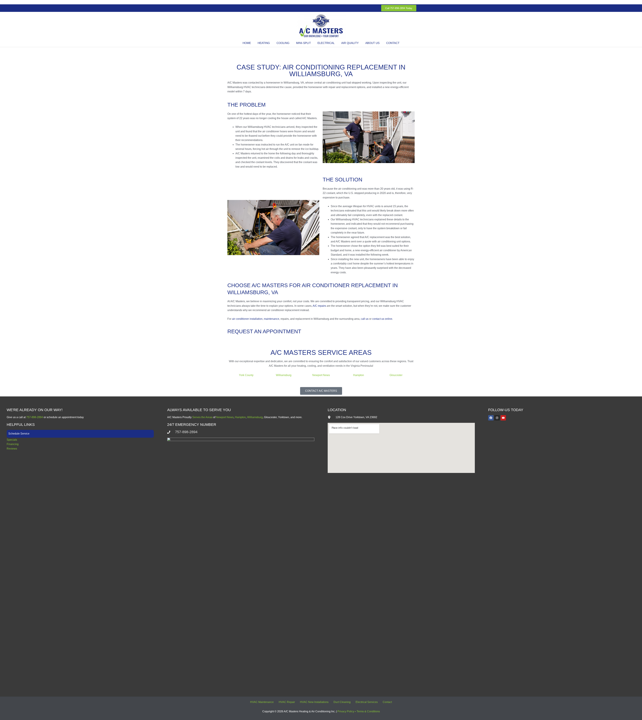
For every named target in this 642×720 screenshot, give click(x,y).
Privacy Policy (345, 711)
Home (247, 43)
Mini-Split (303, 43)
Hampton (358, 375)
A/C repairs (319, 305)
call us (364, 318)
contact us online (382, 318)
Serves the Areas (202, 417)
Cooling (283, 43)
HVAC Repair (287, 702)
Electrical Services (367, 702)
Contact (392, 43)
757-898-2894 (35, 417)
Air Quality (350, 43)
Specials (12, 439)
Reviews (12, 448)
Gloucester (396, 375)
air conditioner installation (247, 318)
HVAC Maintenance (262, 702)
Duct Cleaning (342, 702)
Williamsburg (283, 375)
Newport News (321, 375)
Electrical (326, 43)
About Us (372, 43)
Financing (13, 444)
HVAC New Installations (314, 702)
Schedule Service (18, 433)
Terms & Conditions (368, 711)
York (241, 375)
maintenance (271, 318)
